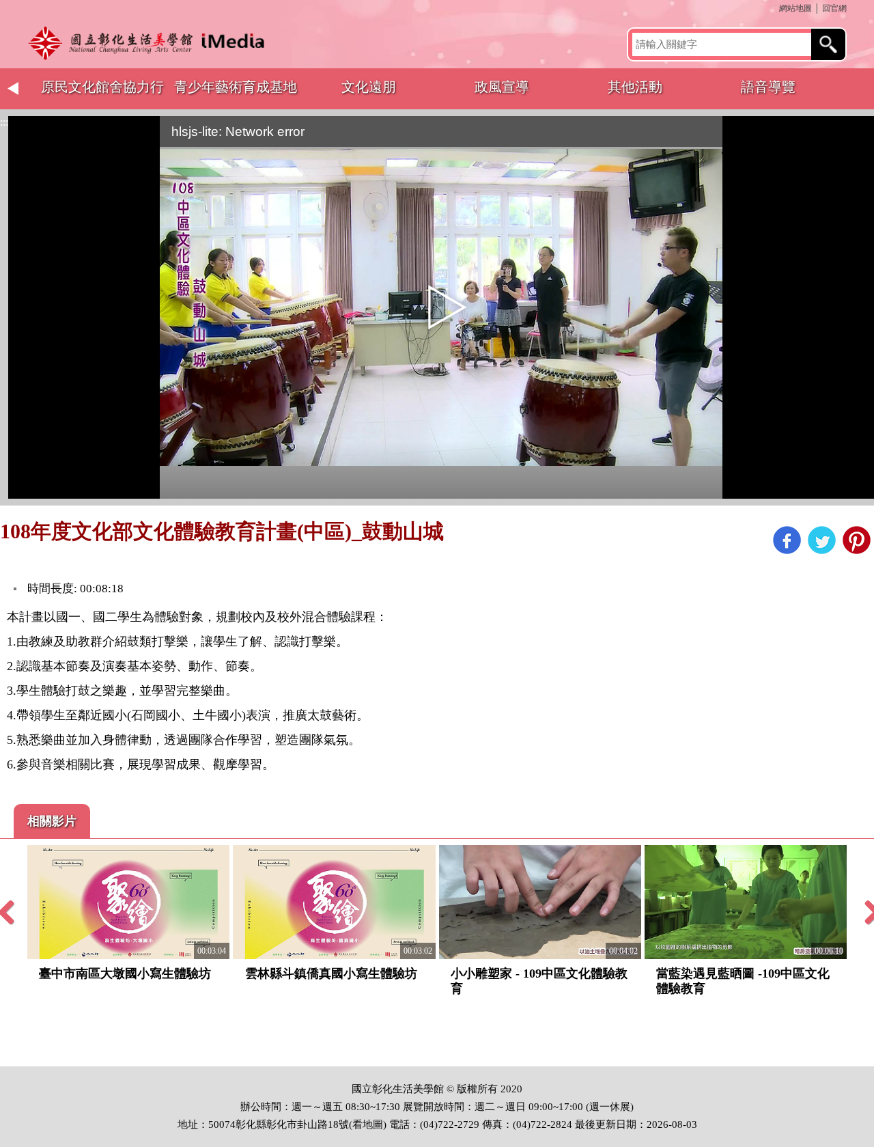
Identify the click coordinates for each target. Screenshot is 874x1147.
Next (860, 88)
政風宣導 (502, 86)
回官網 (834, 8)
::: (774, 8)
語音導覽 (768, 86)
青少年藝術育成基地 (235, 86)
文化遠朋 (368, 86)
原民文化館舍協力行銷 (102, 94)
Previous (13, 88)
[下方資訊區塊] (4, 1060)
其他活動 (635, 86)
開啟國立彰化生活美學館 (150, 42)
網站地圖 (795, 8)
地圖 (373, 1124)
